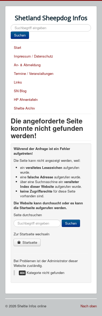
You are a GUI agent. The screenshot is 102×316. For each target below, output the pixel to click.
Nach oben (89, 305)
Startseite (29, 242)
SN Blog (20, 90)
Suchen (20, 35)
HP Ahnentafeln (26, 99)
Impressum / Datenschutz (33, 56)
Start (17, 47)
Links (18, 82)
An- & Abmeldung (27, 64)
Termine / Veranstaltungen (33, 73)
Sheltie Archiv (24, 108)
